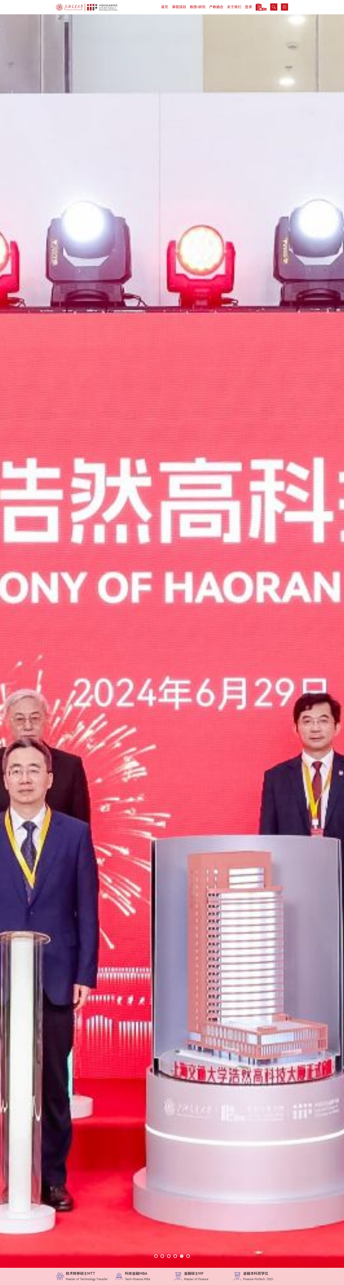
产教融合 (216, 7)
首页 (164, 7)
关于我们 (234, 7)
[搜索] (273, 7)
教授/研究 (198, 7)
